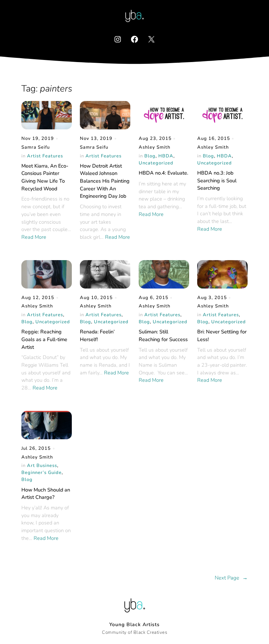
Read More (33, 236)
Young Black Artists (134, 624)
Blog (150, 156)
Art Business (42, 465)
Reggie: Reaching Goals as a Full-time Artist (44, 339)
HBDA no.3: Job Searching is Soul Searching (216, 180)
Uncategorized (156, 163)
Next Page (231, 577)
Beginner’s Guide (41, 472)
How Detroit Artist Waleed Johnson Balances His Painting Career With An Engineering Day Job (105, 181)
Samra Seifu (35, 147)
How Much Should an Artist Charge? (45, 493)
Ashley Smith (154, 147)
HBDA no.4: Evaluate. (163, 172)
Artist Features (45, 156)
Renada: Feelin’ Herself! (97, 335)
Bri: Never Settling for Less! (222, 335)
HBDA (165, 156)
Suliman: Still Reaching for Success (163, 335)
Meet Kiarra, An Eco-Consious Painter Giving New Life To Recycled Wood (44, 177)
